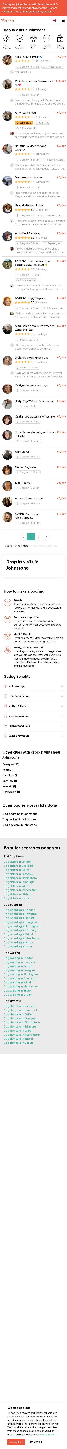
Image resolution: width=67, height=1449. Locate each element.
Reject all (36, 1442)
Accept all (16, 1442)
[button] (33, 686)
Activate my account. (41, 11)
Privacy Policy (47, 1434)
